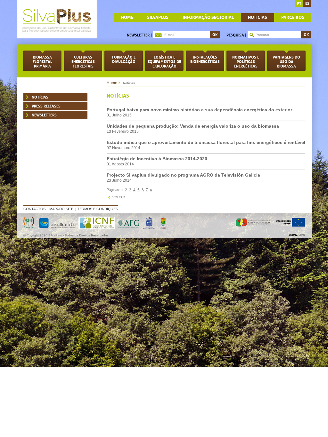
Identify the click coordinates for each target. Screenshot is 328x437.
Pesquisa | (236, 35)
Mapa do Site (61, 209)
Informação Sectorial (208, 17)
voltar (118, 197)
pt (299, 3)
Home (112, 83)
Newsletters (44, 115)
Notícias (257, 17)
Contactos (34, 209)
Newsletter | (139, 35)
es (307, 3)
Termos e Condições (97, 209)
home (127, 17)
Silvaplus (157, 17)
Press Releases (46, 106)
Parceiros (292, 17)
